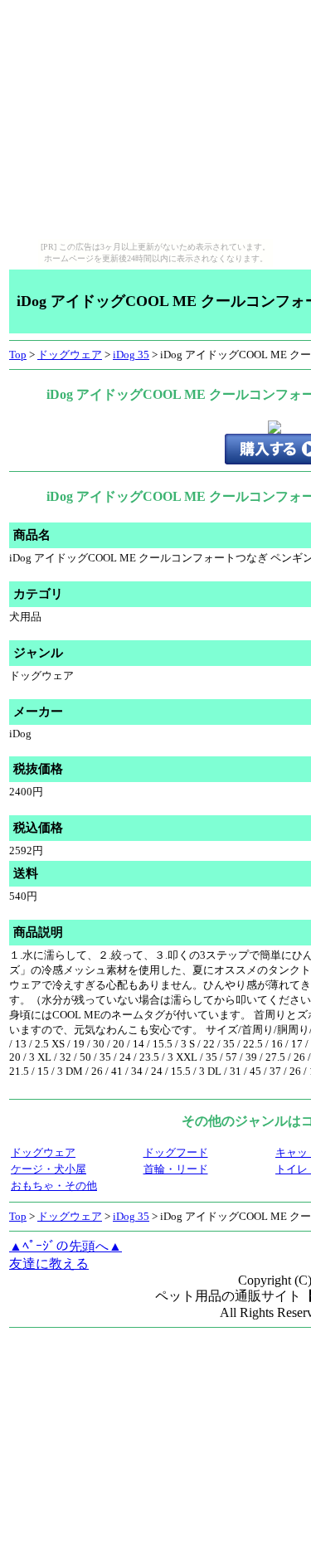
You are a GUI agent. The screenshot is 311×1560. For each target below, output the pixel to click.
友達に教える (49, 1263)
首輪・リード (175, 1169)
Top (18, 354)
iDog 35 (131, 354)
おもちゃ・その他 (54, 1185)
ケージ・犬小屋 (48, 1169)
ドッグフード (175, 1152)
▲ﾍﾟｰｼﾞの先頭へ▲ (65, 1246)
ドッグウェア (69, 354)
